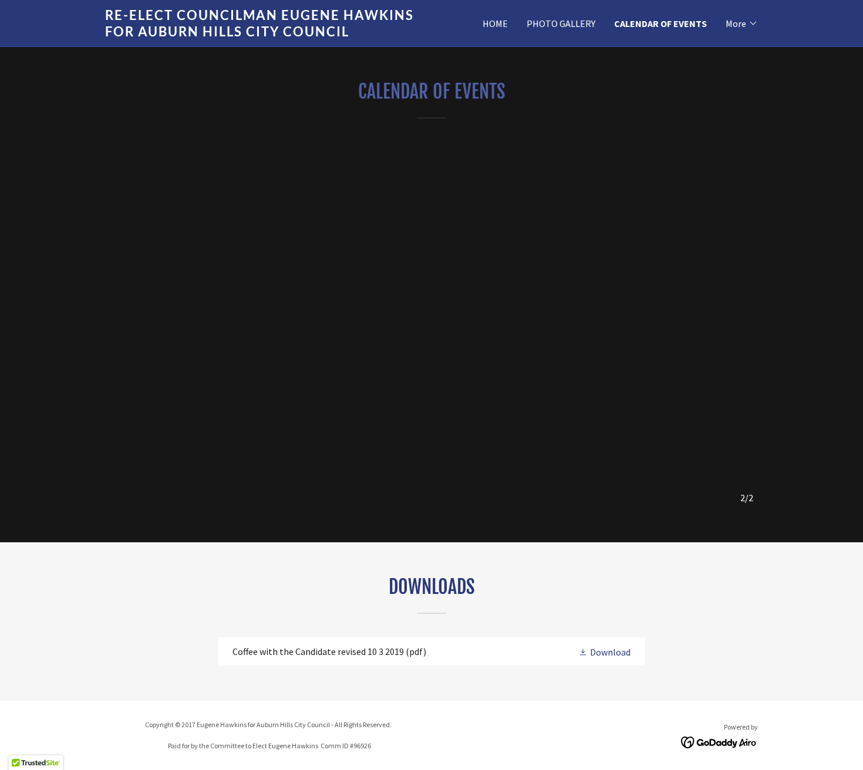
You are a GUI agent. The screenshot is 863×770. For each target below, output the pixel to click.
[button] (742, 23)
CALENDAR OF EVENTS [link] (660, 23)
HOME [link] (495, 23)
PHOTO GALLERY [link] (561, 23)
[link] (268, 33)
